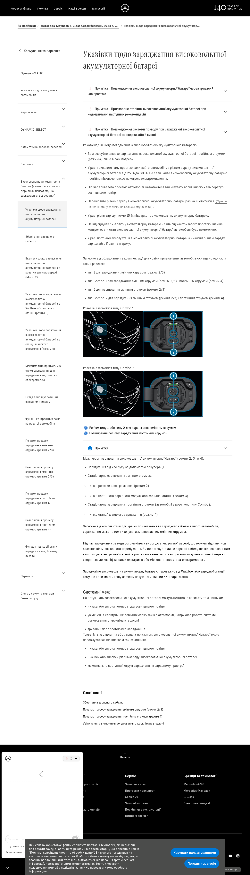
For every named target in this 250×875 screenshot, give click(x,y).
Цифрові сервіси (136, 816)
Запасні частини (136, 803)
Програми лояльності (140, 790)
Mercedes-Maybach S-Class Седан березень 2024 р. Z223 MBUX (79, 26)
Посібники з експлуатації (143, 809)
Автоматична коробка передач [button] (41, 147)
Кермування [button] (29, 112)
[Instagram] (238, 855)
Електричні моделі (197, 803)
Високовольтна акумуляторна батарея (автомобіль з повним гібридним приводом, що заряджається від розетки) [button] (41, 188)
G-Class (189, 797)
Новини (71, 803)
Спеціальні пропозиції (82, 784)
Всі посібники (27, 26)
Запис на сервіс (136, 784)
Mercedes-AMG (194, 784)
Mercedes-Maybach (197, 790)
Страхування (75, 797)
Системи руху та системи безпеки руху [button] (37, 596)
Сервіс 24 (131, 797)
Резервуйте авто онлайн (83, 809)
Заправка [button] (27, 164)
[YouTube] (230, 855)
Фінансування (76, 790)
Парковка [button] (27, 576)
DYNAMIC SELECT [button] (33, 130)
